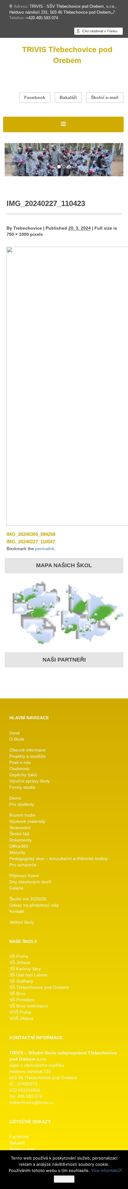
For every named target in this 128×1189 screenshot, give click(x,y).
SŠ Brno (17, 993)
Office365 (18, 846)
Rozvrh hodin (22, 815)
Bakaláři (68, 97)
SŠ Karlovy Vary (25, 968)
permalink (44, 548)
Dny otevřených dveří (30, 881)
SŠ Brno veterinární (28, 1005)
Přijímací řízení (24, 875)
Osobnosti (19, 768)
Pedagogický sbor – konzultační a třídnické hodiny (58, 858)
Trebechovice (27, 228)
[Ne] (120, 1170)
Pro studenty (21, 804)
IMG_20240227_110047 (31, 541)
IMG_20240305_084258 (31, 534)
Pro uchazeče (22, 864)
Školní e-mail (104, 97)
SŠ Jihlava (19, 962)
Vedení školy (21, 922)
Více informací (104, 1170)
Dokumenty (20, 839)
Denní (15, 798)
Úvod (14, 732)
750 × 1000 (18, 234)
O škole (16, 739)
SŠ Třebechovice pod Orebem (39, 987)
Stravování (19, 827)
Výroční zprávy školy (29, 780)
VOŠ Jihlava (21, 1018)
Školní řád (19, 833)
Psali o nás (20, 762)
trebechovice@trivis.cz (31, 1102)
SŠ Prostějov (21, 999)
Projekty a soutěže (27, 756)
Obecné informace (27, 749)
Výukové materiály (27, 821)
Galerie (16, 888)
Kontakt (16, 911)
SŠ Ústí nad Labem (28, 974)
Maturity (17, 852)
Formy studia (22, 787)
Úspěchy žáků (23, 774)
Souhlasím (64, 1179)
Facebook (34, 97)
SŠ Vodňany (21, 981)
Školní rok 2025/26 (27, 898)
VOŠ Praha (20, 1012)
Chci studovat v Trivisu (99, 31)
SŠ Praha (18, 956)
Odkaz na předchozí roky (34, 905)
